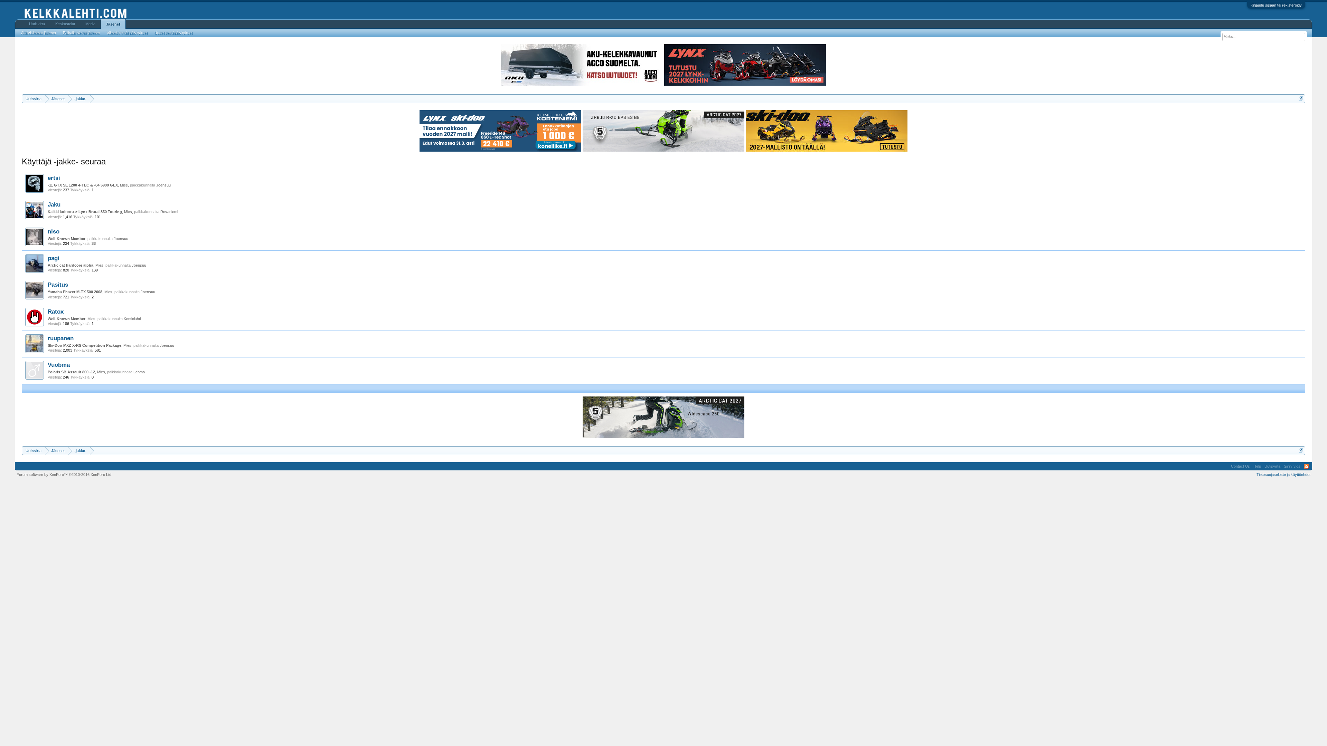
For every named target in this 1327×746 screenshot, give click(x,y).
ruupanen (61, 338)
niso (53, 231)
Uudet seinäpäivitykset (173, 33)
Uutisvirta (37, 24)
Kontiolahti (132, 319)
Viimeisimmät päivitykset (127, 33)
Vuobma (59, 364)
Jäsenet (113, 24)
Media (90, 24)
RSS (1306, 466)
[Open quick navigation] (1301, 98)
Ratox (56, 311)
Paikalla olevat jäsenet (81, 33)
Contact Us (1240, 466)
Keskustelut (65, 24)
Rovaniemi (169, 212)
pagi (53, 258)
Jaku (54, 204)
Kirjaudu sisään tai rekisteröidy (1276, 5)
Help (1257, 466)
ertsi (54, 177)
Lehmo (139, 372)
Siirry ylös (1292, 466)
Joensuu (163, 185)
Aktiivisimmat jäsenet (38, 33)
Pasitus (58, 284)
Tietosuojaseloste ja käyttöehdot (1283, 474)
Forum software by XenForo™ (64, 474)
